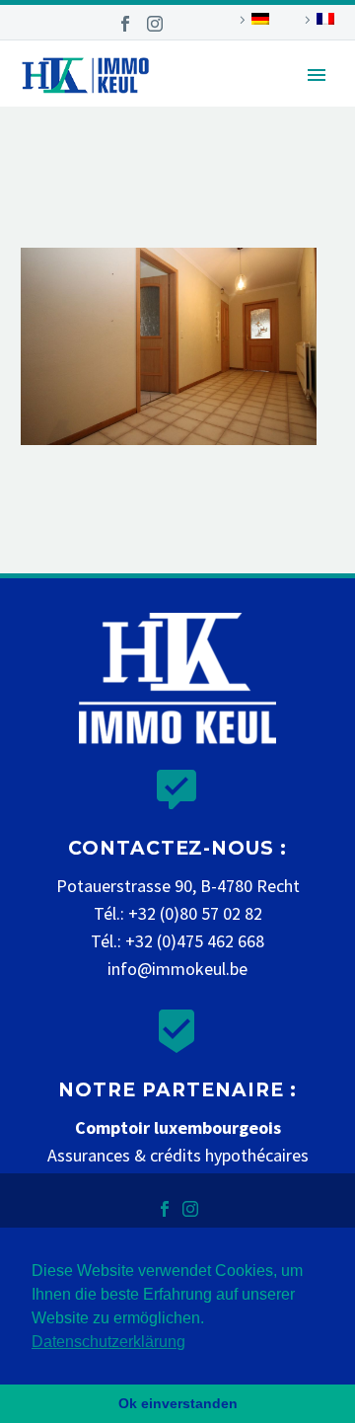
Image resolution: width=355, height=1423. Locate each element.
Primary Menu (316, 75)
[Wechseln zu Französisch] (316, 20)
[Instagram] (155, 24)
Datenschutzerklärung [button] (108, 1341)
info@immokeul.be (177, 968)
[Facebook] (125, 24)
